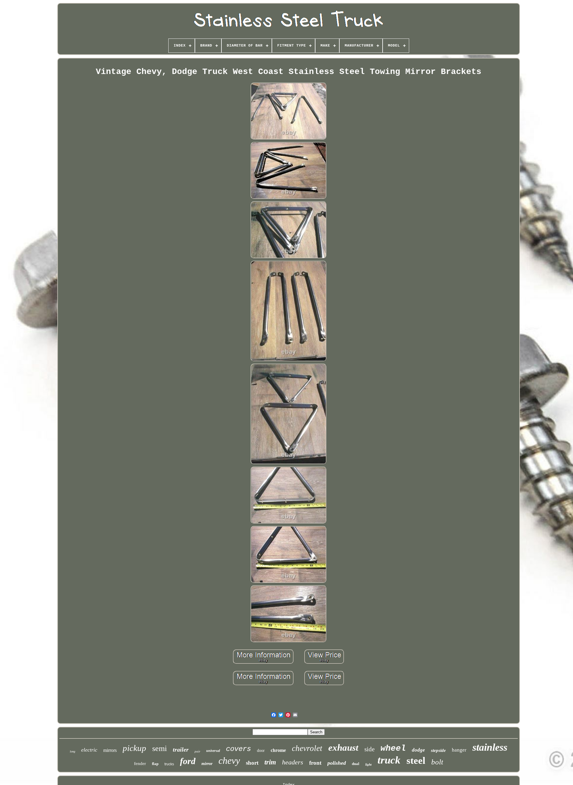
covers (238, 749)
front (315, 763)
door (261, 750)
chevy (229, 760)
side (369, 749)
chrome (278, 750)
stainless (489, 747)
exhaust (343, 747)
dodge (418, 750)
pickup (134, 748)
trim (270, 762)
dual (355, 763)
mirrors (110, 750)
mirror (206, 763)
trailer (181, 749)
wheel (393, 748)
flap (155, 763)
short (252, 763)
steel (415, 760)
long (72, 751)
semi (159, 748)
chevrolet (307, 748)
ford (187, 761)
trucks (169, 764)
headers (292, 762)
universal (213, 751)
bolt (437, 762)
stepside (438, 750)
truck (389, 760)
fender (140, 763)
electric (89, 750)
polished (336, 763)
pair (197, 751)
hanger (459, 750)
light (368, 764)
